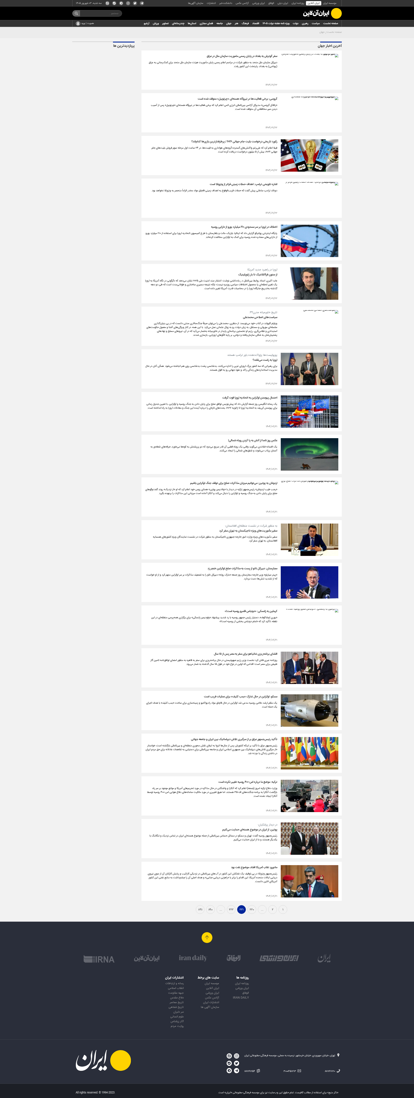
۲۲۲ (231, 909)
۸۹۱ (200, 909)
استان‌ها (192, 23)
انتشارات (211, 3)
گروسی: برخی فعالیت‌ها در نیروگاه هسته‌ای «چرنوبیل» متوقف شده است (237, 99)
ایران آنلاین (314, 3)
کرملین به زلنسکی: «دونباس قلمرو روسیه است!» (251, 611)
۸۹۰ (210, 909)
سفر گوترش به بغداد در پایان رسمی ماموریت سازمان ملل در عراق (242, 56)
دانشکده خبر (225, 3)
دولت (295, 23)
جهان (228, 23)
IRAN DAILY (241, 997)
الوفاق (271, 3)
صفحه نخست (330, 23)
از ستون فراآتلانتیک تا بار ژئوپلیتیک (257, 274)
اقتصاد (255, 23)
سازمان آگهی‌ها (195, 3)
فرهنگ (245, 23)
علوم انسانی (177, 1016)
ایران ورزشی (258, 3)
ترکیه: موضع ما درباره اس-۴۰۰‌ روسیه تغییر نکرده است (247, 782)
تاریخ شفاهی (176, 1007)
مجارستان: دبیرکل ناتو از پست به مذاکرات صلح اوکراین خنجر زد (242, 568)
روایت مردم (177, 1026)
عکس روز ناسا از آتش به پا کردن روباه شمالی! (252, 440)
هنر (236, 23)
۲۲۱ (241, 909)
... (262, 909)
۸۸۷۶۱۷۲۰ (330, 1071)
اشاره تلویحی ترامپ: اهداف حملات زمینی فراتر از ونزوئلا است (243, 184)
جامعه (219, 23)
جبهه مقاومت (176, 993)
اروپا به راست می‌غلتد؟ (265, 360)
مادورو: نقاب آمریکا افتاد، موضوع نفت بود (254, 867)
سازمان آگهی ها (210, 1007)
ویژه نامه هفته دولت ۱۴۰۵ (276, 23)
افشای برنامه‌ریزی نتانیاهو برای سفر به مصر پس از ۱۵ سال (245, 654)
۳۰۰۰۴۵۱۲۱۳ (290, 1071)
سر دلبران (178, 1012)
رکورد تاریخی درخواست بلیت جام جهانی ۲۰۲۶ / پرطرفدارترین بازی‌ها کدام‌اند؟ (234, 141)
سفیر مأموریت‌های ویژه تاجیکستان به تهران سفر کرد (248, 531)
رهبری (305, 23)
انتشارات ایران (211, 1002)
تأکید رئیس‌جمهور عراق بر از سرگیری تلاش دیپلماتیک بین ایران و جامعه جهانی (234, 739)
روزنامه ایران (298, 3)
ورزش (156, 23)
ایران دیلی (283, 3)
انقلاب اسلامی (176, 988)
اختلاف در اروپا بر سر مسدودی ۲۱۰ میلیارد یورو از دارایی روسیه (244, 227)
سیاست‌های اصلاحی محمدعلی (260, 317)
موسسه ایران (329, 3)
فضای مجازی (206, 23)
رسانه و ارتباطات (174, 983)
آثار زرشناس (177, 1021)
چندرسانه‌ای (178, 23)
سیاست (316, 23)
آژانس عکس (242, 3)
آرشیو (146, 23)
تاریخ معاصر (177, 1002)
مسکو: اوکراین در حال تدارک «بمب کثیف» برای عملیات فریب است (240, 696)
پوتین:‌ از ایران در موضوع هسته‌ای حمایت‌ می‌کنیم (249, 829)
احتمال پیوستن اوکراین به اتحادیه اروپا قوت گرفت (249, 397)
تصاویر (165, 23)
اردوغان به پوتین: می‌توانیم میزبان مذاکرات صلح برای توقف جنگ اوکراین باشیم (233, 483)
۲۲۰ (252, 909)
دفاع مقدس (177, 997)
